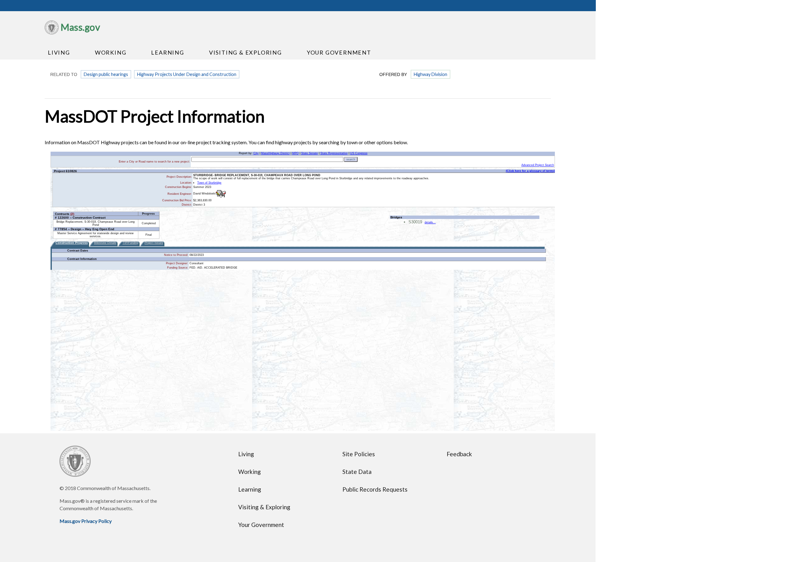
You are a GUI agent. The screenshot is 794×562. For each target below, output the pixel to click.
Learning (167, 52)
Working (111, 52)
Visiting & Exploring (245, 52)
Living (59, 52)
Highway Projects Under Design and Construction (186, 74)
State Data (357, 471)
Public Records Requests (375, 489)
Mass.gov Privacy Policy (86, 521)
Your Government (339, 52)
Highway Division (430, 74)
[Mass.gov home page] (52, 32)
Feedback (459, 453)
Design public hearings (106, 74)
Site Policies (358, 453)
